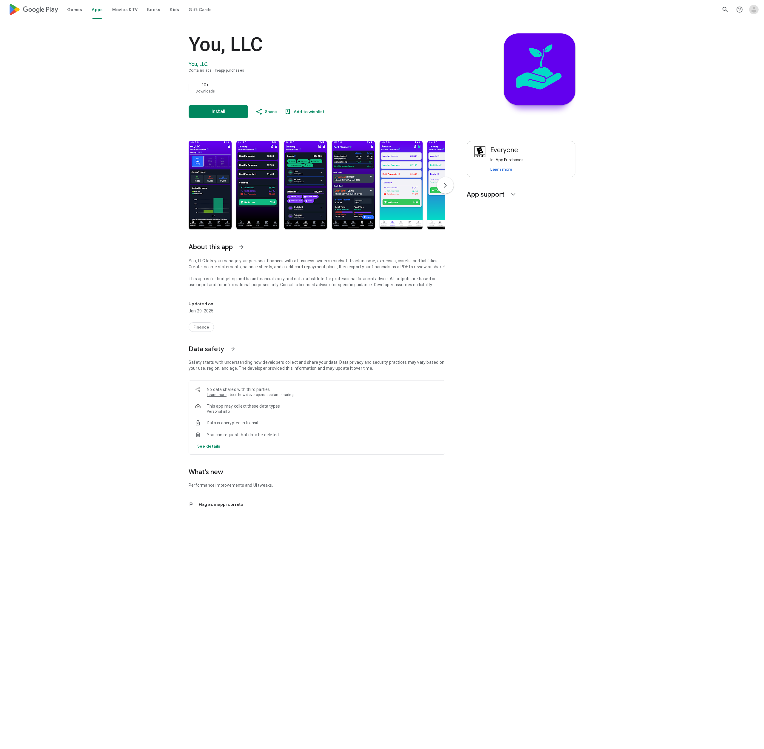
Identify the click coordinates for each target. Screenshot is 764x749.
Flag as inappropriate (216, 504)
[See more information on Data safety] (233, 349)
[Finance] (201, 327)
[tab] (74, 9)
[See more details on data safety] (209, 446)
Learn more (217, 395)
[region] (308, 87)
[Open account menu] (754, 9)
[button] (210, 185)
